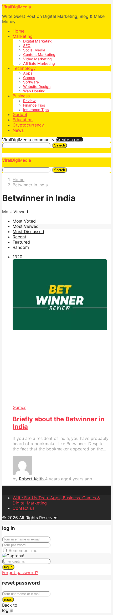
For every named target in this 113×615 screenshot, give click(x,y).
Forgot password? (20, 572)
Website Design (36, 86)
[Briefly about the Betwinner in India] (62, 332)
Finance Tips (34, 105)
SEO (26, 45)
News (18, 130)
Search (59, 145)
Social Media (34, 50)
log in (8, 567)
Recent (19, 236)
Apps (28, 73)
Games (29, 77)
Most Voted (24, 221)
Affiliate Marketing (39, 63)
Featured (21, 242)
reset (8, 600)
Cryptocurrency (28, 125)
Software (31, 82)
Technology (24, 68)
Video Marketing (37, 59)
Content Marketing (39, 54)
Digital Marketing (38, 41)
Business (21, 95)
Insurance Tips (36, 109)
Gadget (20, 114)
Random (21, 247)
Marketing (23, 36)
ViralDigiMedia (16, 6)
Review (29, 100)
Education (23, 119)
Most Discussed (28, 231)
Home (18, 31)
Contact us (23, 508)
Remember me (23, 550)
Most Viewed (26, 226)
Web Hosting (34, 91)
